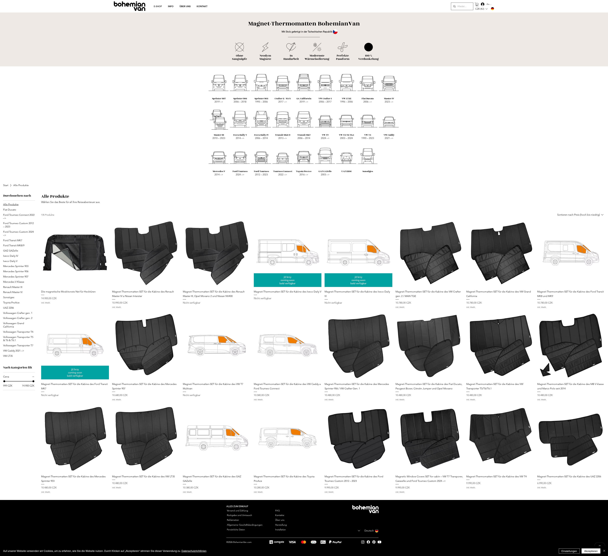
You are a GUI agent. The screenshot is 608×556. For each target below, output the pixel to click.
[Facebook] (368, 542)
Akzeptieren (591, 551)
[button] (477, 4)
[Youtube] (379, 542)
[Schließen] (604, 550)
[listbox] (481, 9)
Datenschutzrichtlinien (193, 551)
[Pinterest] (374, 542)
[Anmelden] (480, 4)
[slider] (4, 381)
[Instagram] (363, 542)
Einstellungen (569, 551)
